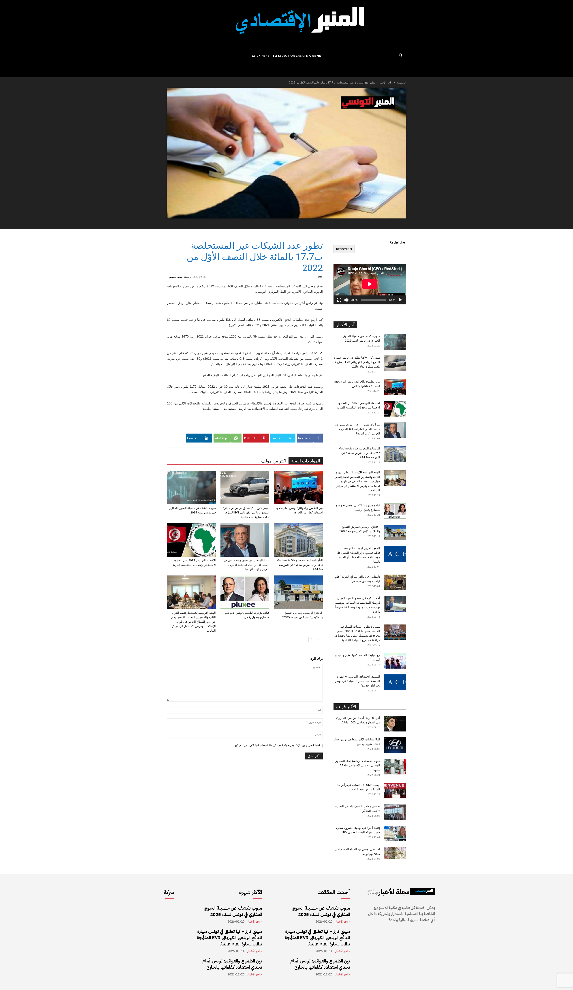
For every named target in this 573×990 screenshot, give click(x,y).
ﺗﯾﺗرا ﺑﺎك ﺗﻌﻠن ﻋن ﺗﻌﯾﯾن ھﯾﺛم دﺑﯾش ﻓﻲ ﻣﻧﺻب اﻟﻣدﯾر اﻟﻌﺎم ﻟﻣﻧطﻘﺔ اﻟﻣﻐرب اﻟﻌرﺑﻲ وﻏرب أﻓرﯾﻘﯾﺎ (246, 565)
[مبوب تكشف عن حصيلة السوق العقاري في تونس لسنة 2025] (191, 487)
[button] (400, 56)
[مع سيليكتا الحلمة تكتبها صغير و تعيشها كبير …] (395, 661)
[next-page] (311, 639)
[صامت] (346, 300)
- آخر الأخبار (385, 82)
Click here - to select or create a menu (286, 55)
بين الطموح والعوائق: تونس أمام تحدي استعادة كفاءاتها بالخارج (232, 964)
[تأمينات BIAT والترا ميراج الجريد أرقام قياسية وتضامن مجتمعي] (395, 582)
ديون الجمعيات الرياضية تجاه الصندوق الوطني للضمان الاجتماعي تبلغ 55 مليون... (357, 765)
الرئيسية (401, 82)
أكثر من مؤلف (273, 461)
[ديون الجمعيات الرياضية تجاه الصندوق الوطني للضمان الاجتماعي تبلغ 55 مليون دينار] (395, 766)
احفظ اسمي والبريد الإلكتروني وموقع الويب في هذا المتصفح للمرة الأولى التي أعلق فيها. (276, 745)
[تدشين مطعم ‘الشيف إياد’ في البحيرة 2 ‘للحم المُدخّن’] (395, 812)
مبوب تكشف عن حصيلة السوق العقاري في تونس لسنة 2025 (233, 911)
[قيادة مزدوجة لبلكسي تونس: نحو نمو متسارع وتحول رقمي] (244, 592)
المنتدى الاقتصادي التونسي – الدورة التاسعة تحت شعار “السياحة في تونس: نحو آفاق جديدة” (357, 681)
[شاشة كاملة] (339, 300)
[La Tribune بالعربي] (286, 25)
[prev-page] (318, 639)
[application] (370, 284)
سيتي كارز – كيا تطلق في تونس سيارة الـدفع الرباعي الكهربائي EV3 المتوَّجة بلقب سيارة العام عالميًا (246, 512)
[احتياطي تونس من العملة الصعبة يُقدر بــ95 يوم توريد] (395, 853)
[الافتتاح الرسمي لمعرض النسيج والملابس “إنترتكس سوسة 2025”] (298, 592)
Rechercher (398, 242)
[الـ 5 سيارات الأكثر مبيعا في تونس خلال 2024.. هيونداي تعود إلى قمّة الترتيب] (395, 745)
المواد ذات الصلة (305, 461)
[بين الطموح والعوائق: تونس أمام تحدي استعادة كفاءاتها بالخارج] (298, 487)
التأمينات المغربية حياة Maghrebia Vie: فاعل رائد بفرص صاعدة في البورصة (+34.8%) (299, 565)
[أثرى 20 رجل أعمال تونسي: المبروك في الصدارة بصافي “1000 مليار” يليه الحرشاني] (395, 723)
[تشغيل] (400, 300)
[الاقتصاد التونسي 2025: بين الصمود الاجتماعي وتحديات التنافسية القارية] (191, 540)
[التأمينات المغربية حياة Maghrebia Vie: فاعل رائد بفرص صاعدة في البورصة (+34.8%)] (298, 540)
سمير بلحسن (175, 276)
